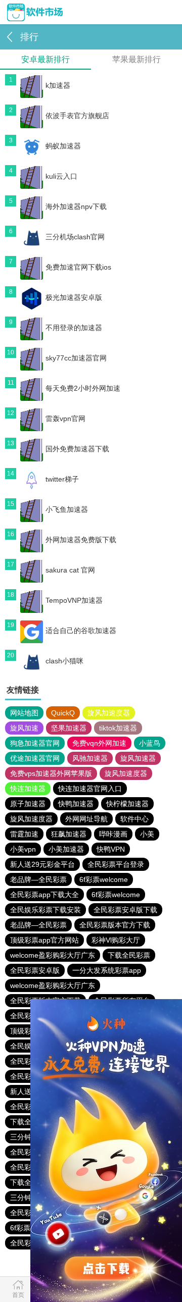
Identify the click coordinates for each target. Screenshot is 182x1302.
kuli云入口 (61, 176)
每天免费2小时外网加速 (83, 388)
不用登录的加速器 (74, 328)
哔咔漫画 (113, 834)
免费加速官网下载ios (78, 267)
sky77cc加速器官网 (76, 358)
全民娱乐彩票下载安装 (45, 910)
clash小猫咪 (64, 661)
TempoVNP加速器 (74, 600)
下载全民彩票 (129, 955)
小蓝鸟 (149, 743)
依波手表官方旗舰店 (77, 116)
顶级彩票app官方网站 (44, 940)
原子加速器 (28, 804)
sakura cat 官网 (70, 570)
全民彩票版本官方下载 (114, 925)
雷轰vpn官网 (65, 418)
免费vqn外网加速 (99, 743)
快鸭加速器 (76, 804)
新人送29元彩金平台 (42, 864)
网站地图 (24, 713)
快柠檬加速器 (127, 804)
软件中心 (134, 819)
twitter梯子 (62, 479)
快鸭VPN (111, 849)
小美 (147, 834)
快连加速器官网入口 (90, 789)
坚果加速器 (68, 728)
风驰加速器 (90, 758)
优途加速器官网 (35, 758)
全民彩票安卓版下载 (125, 910)
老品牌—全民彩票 (38, 879)
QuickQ (63, 713)
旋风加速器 (138, 758)
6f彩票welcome (103, 879)
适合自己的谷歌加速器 (81, 631)
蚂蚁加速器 (63, 146)
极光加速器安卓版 (74, 297)
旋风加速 (24, 728)
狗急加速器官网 (35, 743)
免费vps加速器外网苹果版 (51, 773)
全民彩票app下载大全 (44, 895)
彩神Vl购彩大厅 (116, 940)
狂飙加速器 (68, 834)
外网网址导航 (86, 819)
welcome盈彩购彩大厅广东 (52, 955)
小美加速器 (66, 849)
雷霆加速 (24, 834)
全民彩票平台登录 (115, 864)
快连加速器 (28, 789)
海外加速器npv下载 (76, 206)
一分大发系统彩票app (106, 970)
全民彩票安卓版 (35, 970)
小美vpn (23, 849)
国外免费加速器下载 (77, 449)
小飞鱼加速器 (67, 509)
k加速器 (58, 85)
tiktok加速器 (118, 728)
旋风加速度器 (108, 713)
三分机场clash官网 (75, 237)
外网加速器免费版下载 (81, 540)
